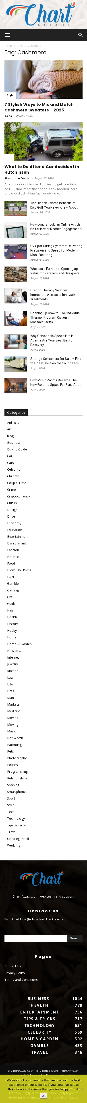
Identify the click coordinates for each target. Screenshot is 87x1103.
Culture (12, 503)
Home (8, 46)
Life (10, 684)
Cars (10, 463)
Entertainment (18, 536)
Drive (11, 516)
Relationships (17, 778)
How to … (14, 651)
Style (10, 95)
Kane (8, 116)
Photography (17, 758)
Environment (16, 543)
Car (9, 157)
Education (14, 530)
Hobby (12, 630)
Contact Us (12, 966)
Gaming (13, 590)
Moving (12, 724)
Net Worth (15, 738)
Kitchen (12, 671)
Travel (12, 832)
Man (10, 698)
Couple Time (16, 483)
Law (10, 677)
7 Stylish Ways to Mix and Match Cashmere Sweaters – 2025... (39, 107)
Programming (17, 771)
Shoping (13, 785)
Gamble (13, 583)
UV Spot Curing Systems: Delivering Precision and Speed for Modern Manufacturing (56, 250)
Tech (10, 812)
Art (9, 429)
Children (13, 476)
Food (11, 563)
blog (10, 436)
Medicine (14, 711)
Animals (13, 422)
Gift (9, 597)
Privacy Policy (14, 973)
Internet (13, 657)
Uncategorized (18, 838)
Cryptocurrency (18, 496)
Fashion (13, 550)
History (12, 624)
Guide (11, 604)
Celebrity (13, 469)
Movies (12, 718)
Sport (11, 798)
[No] (81, 1089)
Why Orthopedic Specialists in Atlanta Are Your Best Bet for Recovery (52, 340)
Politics (12, 765)
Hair (10, 610)
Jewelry (12, 664)
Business (14, 442)
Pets (10, 751)
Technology (16, 818)
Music (11, 731)
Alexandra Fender (17, 178)
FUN (10, 577)
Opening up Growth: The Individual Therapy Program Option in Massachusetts (55, 317)
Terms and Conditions (21, 979)
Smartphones (17, 791)
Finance (13, 557)
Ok (44, 1095)
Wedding (13, 845)
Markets (13, 704)
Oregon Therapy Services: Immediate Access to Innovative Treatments (54, 294)
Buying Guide (17, 449)
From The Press (19, 570)
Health (12, 617)
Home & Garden (19, 644)
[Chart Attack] (43, 14)
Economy (14, 523)
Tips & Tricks (17, 825)
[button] (7, 35)
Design (12, 510)
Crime (11, 489)
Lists (10, 691)
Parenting (14, 744)
